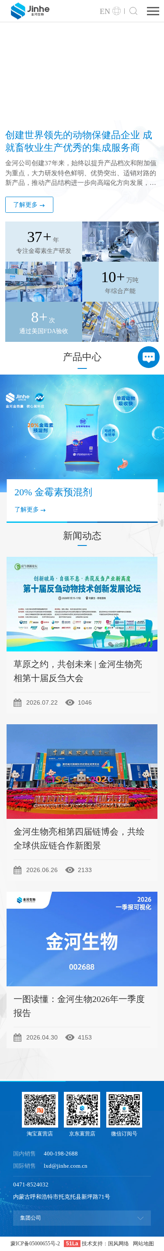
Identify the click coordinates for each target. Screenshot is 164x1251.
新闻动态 (82, 535)
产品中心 (82, 356)
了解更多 (25, 204)
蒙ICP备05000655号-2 (35, 1244)
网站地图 (143, 1244)
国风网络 (118, 1244)
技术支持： (95, 1244)
